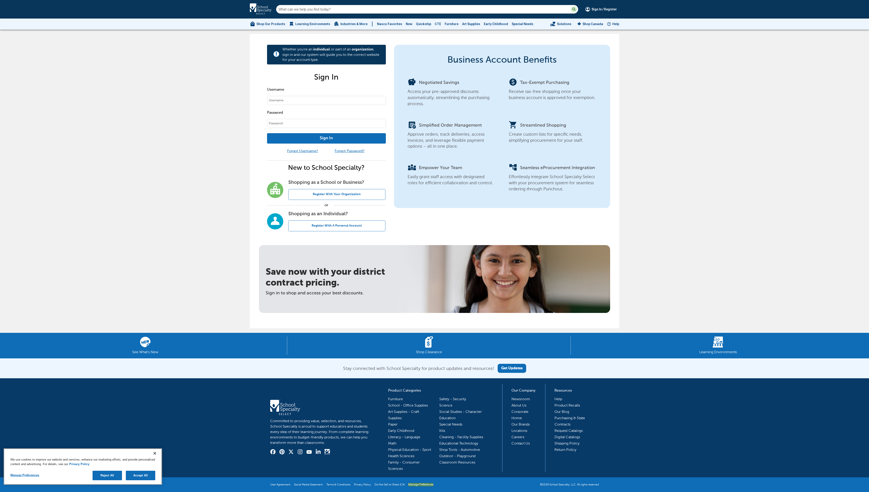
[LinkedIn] (318, 452)
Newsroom (520, 399)
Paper (393, 424)
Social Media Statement (308, 484)
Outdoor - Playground (457, 456)
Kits (442, 430)
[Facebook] (273, 452)
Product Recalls (567, 405)
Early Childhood (496, 24)
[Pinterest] (282, 452)
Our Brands (520, 424)
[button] (574, 9)
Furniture (451, 24)
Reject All (107, 475)
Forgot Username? (302, 151)
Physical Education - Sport (409, 449)
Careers (517, 437)
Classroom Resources (457, 462)
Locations (519, 430)
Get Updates (512, 368)
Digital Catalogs (567, 437)
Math (392, 443)
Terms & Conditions (338, 484)
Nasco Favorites (389, 24)
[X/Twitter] (291, 452)
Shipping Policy (567, 443)
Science (445, 405)
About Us (518, 405)
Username (275, 90)
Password (275, 113)
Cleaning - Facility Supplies (461, 437)
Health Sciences (401, 456)
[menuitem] (267, 24)
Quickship (423, 24)
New (409, 24)
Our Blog (561, 411)
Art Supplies (471, 24)
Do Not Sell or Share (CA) (390, 484)
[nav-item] (561, 24)
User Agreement (280, 484)
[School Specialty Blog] (327, 452)
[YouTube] (309, 452)
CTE (438, 24)
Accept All (140, 475)
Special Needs (522, 24)
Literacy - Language (404, 437)
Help (615, 24)
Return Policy (565, 449)
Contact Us (520, 443)
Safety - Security (452, 399)
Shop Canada (593, 24)
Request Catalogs (568, 430)
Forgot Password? (350, 151)
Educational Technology (458, 443)
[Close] (155, 453)
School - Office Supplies (408, 405)
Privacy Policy (362, 484)
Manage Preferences (420, 484)
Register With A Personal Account (337, 225)
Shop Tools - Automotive (459, 449)
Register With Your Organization (337, 194)
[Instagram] (300, 452)
